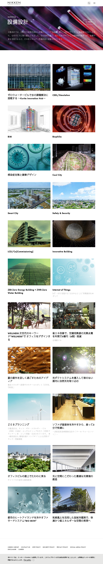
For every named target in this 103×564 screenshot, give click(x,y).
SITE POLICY (36, 547)
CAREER (21, 549)
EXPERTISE (12, 17)
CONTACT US (25, 547)
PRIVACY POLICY (62, 547)
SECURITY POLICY (49, 547)
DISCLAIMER (12, 549)
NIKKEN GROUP (13, 547)
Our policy (27, 560)
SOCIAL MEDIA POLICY (78, 547)
